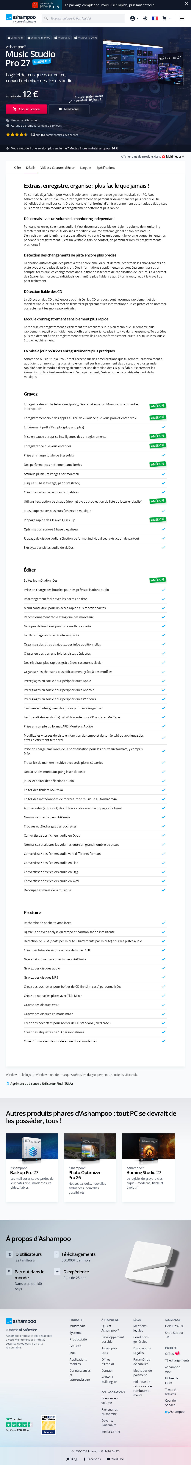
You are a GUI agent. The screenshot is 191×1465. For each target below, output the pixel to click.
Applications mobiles (78, 1361)
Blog (74, 1459)
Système (76, 1333)
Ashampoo (175, 1412)
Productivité (78, 1339)
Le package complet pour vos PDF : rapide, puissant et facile (109, 5)
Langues (85, 168)
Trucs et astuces (170, 1391)
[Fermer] (186, 3)
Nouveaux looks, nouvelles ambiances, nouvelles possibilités (87, 1188)
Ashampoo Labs (109, 1350)
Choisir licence (29, 109)
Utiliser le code (171, 1380)
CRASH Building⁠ (107, 1379)
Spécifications (106, 168)
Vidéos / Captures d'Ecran (57, 168)
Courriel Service (170, 1402)
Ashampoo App (172, 1369)
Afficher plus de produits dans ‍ (151, 156)
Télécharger (71, 109)
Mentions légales (140, 1328)
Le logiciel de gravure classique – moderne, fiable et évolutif (145, 1183)
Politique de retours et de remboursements (142, 1388)
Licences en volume (109, 1400)
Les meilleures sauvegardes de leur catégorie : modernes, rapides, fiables (32, 1183)
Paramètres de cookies (141, 1361)
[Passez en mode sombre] (145, 18)
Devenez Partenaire (108, 1423)
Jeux (72, 1353)
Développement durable (112, 1339)
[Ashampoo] (21, 1321)
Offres (172, 1353)
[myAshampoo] (134, 18)
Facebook (94, 1459)
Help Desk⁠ (172, 1326)
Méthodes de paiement (142, 1373)
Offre (17, 168)
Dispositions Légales (142, 1350)
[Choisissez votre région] (155, 18)
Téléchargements (176, 1360)
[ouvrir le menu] (182, 18)
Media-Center (110, 1432)
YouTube (117, 1459)
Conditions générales (141, 1339)
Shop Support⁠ (175, 1333)
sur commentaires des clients (54, 134)
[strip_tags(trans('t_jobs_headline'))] (48, 1425)
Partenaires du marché (109, 1411)
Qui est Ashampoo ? (110, 1328)
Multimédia (77, 1326)
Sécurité (75, 1346)
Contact (106, 1371)
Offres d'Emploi (107, 1361)
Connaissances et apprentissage (80, 1375)
